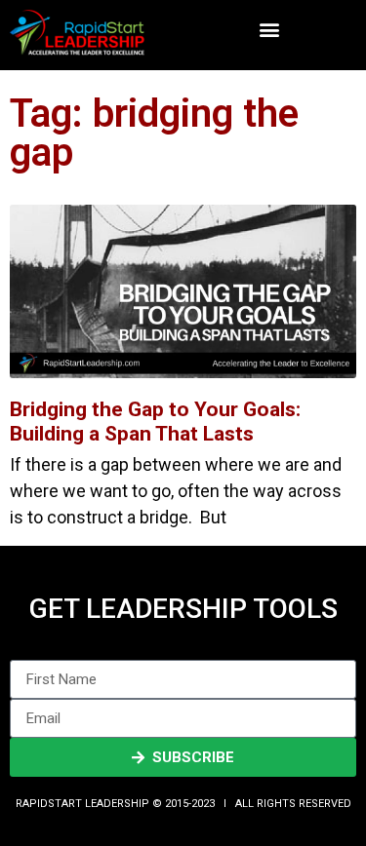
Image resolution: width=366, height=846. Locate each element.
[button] (269, 30)
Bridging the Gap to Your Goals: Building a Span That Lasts (155, 421)
